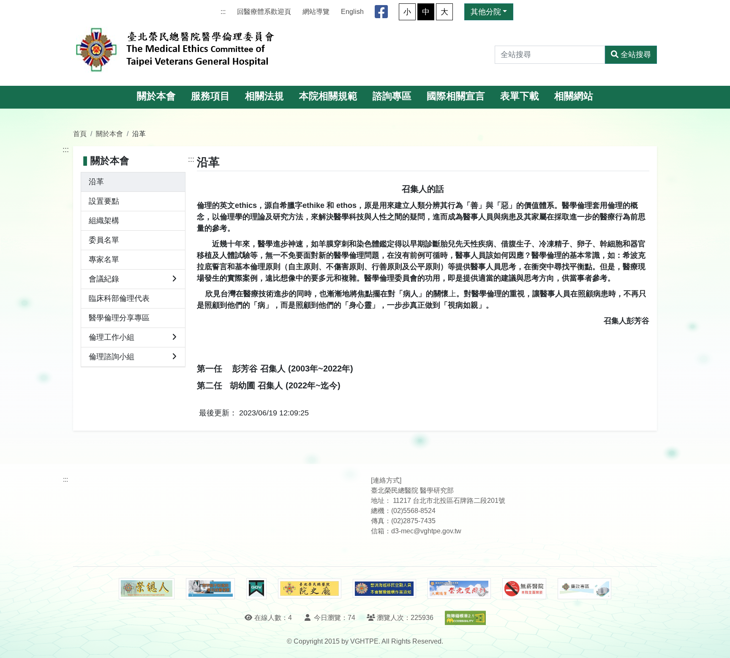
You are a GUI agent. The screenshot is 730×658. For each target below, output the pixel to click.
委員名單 (104, 240)
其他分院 (486, 12)
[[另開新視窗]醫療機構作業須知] (384, 588)
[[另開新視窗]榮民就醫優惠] (210, 588)
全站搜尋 (636, 54)
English (352, 11)
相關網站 (573, 96)
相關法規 (264, 96)
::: (223, 11)
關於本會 (156, 96)
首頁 (80, 133)
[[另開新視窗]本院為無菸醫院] (524, 588)
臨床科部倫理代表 (119, 298)
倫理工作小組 (111, 337)
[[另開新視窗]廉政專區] (584, 588)
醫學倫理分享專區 (119, 318)
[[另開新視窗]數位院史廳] (309, 588)
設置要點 (104, 201)
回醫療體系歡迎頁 (264, 11)
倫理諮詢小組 (111, 356)
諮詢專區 (392, 96)
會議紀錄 (104, 279)
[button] (716, 643)
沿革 (96, 181)
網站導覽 (316, 11)
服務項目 (210, 96)
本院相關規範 (328, 96)
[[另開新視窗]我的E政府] (256, 588)
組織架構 (104, 220)
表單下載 (519, 96)
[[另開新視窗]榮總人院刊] (146, 588)
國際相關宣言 (456, 96)
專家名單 (104, 259)
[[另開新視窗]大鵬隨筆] (459, 588)
